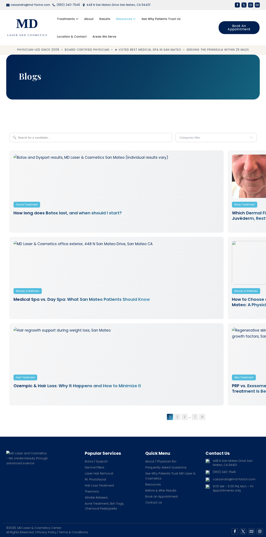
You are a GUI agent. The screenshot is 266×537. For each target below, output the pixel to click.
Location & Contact (72, 36)
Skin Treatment (243, 377)
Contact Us (153, 502)
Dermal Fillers (94, 467)
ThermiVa (92, 491)
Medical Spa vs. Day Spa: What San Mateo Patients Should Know (82, 299)
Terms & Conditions (73, 532)
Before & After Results (160, 490)
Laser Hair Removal (99, 473)
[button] (77, 19)
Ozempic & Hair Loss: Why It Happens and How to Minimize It (77, 386)
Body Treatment (244, 204)
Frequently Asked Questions (165, 467)
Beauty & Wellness (27, 291)
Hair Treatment (25, 377)
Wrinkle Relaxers (96, 497)
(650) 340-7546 (68, 5)
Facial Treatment (27, 204)
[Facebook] (237, 4)
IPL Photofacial (95, 479)
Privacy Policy (47, 532)
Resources (153, 484)
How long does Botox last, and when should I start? (68, 213)
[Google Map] (251, 531)
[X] (243, 4)
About (89, 19)
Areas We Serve (104, 36)
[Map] (257, 4)
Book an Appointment (239, 27)
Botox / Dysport (96, 461)
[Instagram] (250, 4)
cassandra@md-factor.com (30, 5)
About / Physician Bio (160, 461)
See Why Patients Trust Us (161, 19)
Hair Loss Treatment (99, 485)
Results (104, 19)
